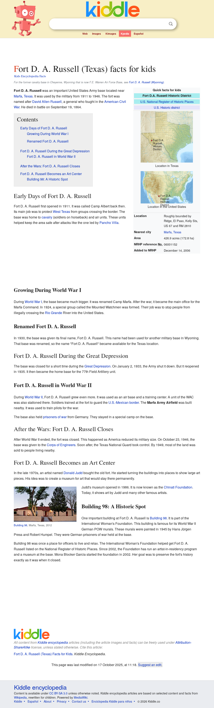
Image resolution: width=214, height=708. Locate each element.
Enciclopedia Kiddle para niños (112, 701)
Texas (28, 96)
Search (171, 24)
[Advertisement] (107, 49)
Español (138, 33)
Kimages (111, 33)
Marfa (18, 96)
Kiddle (18, 701)
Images (96, 33)
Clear (162, 24)
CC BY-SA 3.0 (58, 693)
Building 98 (20, 525)
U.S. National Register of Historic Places (167, 101)
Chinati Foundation (178, 487)
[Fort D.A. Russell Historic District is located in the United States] (167, 186)
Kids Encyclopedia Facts (30, 76)
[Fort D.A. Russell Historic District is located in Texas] (167, 136)
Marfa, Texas (172, 232)
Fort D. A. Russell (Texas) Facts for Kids (43, 653)
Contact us (79, 701)
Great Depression (97, 366)
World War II (34, 397)
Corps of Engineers (61, 444)
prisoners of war (55, 416)
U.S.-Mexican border (123, 402)
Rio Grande (53, 312)
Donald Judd (73, 472)
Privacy (61, 701)
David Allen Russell (47, 101)
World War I (33, 301)
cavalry (47, 217)
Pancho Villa (108, 222)
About (47, 701)
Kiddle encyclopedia (53, 642)
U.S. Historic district (167, 107)
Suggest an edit (149, 664)
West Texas (61, 211)
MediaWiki (80, 697)
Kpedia (125, 33)
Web (85, 33)
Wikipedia (20, 697)
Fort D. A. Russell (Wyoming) (146, 82)
